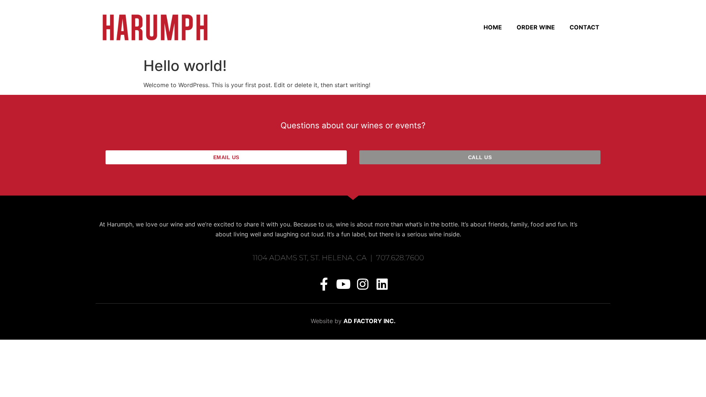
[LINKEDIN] (382, 284)
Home (493, 27)
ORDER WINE (536, 27)
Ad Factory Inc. (369, 321)
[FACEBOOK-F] (323, 284)
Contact (584, 27)
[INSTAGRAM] (362, 284)
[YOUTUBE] (343, 284)
